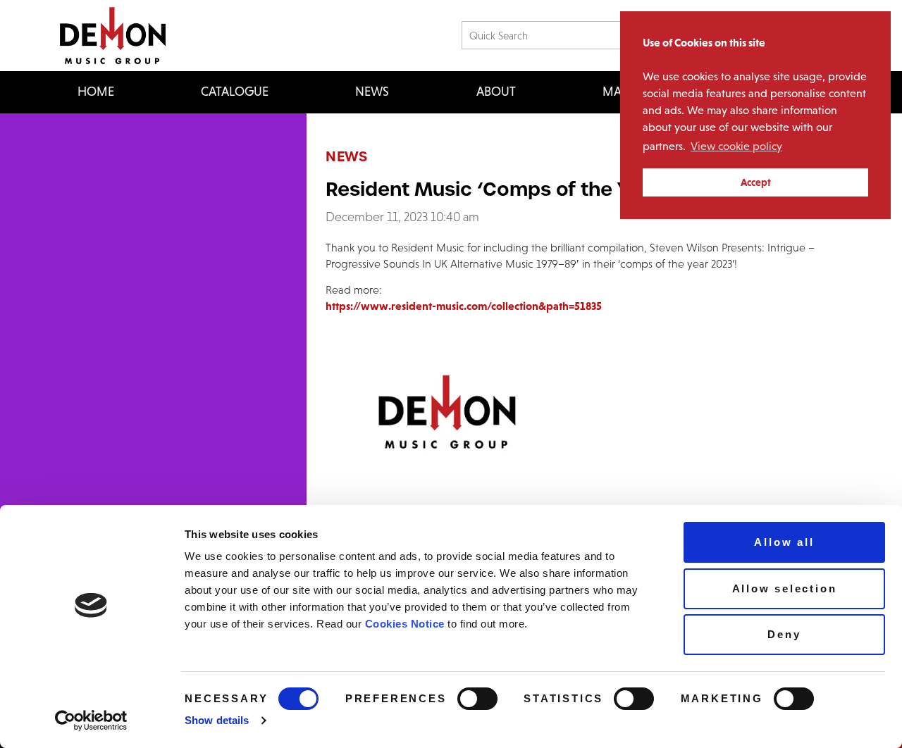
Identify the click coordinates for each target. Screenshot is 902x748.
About (496, 92)
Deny (784, 634)
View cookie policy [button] (736, 146)
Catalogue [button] (234, 92)
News (372, 92)
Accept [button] (756, 182)
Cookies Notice (405, 624)
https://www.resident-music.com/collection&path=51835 (464, 305)
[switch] (477, 698)
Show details (217, 720)
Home (96, 92)
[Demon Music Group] (113, 35)
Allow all (784, 542)
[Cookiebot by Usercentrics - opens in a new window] (91, 720)
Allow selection (784, 588)
